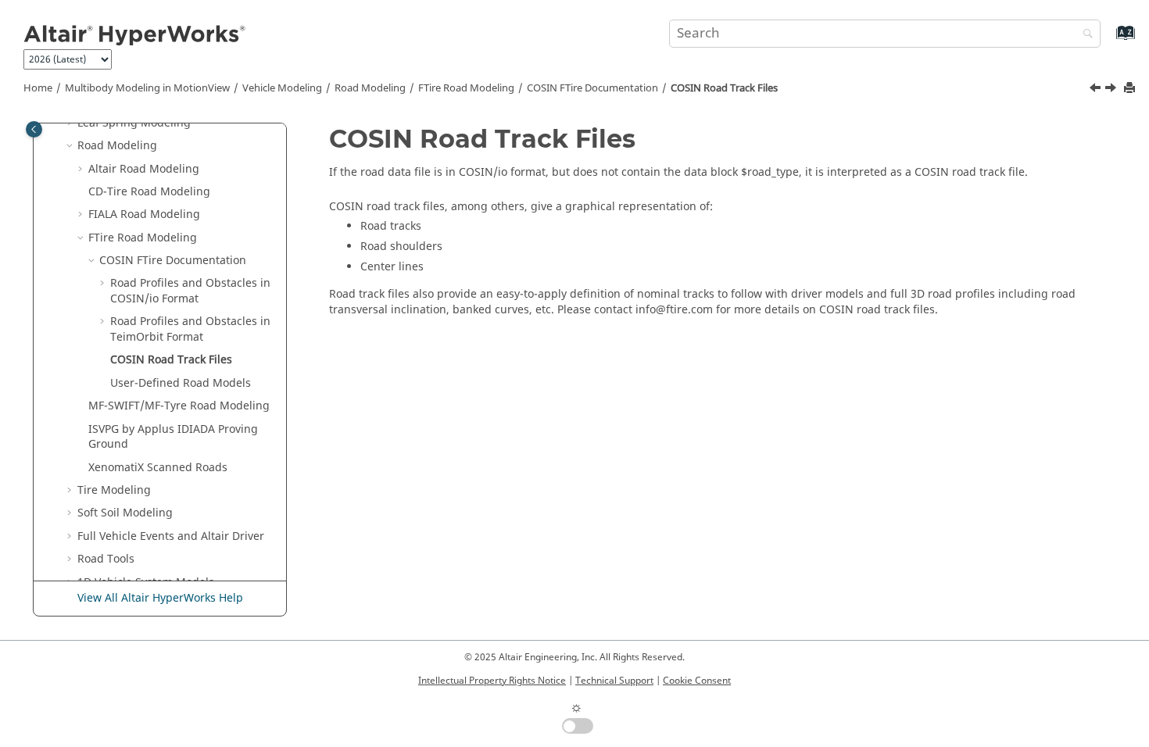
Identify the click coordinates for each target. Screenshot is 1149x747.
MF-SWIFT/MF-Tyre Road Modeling (179, 406)
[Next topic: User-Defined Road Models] (1112, 89)
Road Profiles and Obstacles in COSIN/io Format (190, 291)
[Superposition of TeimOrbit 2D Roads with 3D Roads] (1096, 89)
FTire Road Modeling (466, 88)
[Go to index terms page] (1108, 40)
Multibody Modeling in (147, 88)
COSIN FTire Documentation (592, 88)
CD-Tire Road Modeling (149, 192)
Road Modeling (370, 88)
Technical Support (614, 681)
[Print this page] (1131, 88)
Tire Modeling (114, 490)
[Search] (1084, 35)
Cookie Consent (697, 681)
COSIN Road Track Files (724, 88)
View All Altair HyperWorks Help (160, 598)
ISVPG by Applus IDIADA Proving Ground (173, 437)
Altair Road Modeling (143, 169)
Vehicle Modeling (282, 88)
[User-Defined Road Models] (1112, 89)
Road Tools (105, 559)
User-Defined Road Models (180, 383)
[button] (71, 146)
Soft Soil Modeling (125, 513)
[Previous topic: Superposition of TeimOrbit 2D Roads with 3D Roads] (1096, 89)
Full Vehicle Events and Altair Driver (170, 536)
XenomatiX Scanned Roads (157, 467)
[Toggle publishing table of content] (34, 129)
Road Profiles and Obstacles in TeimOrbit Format (190, 329)
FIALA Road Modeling (144, 214)
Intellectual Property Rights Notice (492, 681)
